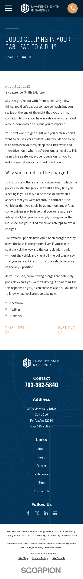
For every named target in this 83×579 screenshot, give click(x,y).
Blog (41, 483)
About (41, 449)
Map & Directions (41, 426)
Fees (41, 457)
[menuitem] (23, 558)
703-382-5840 (41, 384)
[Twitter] (37, 513)
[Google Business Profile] (55, 513)
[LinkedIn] (46, 513)
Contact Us (41, 491)
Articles (42, 466)
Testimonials (41, 474)
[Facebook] (28, 513)
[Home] (40, 8)
